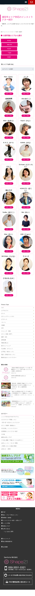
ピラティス (4, 319)
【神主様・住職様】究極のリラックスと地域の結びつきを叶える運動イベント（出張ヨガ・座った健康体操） (21, 386)
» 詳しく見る (9, 93)
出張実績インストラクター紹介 (9, 431)
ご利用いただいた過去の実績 (8, 446)
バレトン (3, 322)
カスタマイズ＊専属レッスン (8, 419)
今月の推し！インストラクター (9, 428)
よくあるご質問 (9, 531)
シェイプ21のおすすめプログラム (10, 416)
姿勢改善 (3, 340)
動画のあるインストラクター (8, 357)
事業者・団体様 (7, 517)
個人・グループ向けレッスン (10, 515)
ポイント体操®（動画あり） (8, 425)
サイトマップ (6, 538)
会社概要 (5, 547)
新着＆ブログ (6, 526)
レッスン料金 (6, 523)
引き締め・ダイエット (7, 348)
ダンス (3, 313)
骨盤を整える (4, 342)
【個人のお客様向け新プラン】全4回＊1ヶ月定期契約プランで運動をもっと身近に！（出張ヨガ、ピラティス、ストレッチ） (17, 395)
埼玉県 (9, 48)
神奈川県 (9, 44)
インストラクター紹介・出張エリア (12, 520)
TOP (4, 512)
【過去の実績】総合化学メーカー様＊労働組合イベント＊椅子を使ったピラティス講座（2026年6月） (21, 370)
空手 (2, 328)
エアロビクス (4, 310)
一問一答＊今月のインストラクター (10, 422)
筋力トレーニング (6, 345)
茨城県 (9, 57)
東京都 (9, 40)
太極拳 (3, 325)
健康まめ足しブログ (6, 437)
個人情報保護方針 (7, 541)
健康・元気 (4, 337)
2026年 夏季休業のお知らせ (18, 376)
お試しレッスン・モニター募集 (9, 443)
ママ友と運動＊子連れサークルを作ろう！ (12, 440)
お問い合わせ (31, 2)
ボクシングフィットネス (7, 316)
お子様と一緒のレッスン (7, 351)
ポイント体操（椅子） (7, 334)
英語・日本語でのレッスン (8, 354)
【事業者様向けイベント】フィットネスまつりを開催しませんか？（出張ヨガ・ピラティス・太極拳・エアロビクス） (21, 404)
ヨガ (2, 307)
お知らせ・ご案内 (6, 449)
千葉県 (9, 53)
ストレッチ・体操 (6, 331)
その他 (3, 434)
